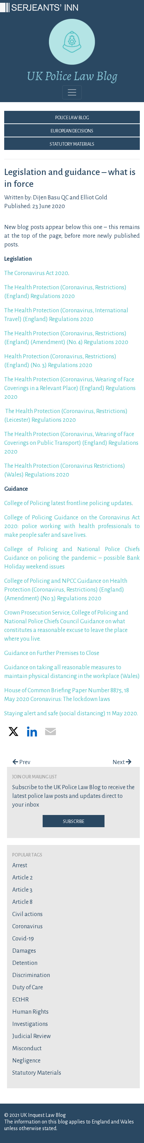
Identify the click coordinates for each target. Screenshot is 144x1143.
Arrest (19, 865)
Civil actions (27, 914)
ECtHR (20, 1000)
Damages (24, 951)
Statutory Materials (72, 143)
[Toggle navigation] (72, 92)
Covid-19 (23, 939)
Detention (24, 963)
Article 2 (22, 878)
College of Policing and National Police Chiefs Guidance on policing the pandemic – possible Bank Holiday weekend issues (72, 558)
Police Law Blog (72, 117)
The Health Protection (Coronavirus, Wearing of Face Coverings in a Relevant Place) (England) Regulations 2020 (70, 388)
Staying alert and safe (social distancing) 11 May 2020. (71, 713)
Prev (24, 762)
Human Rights (30, 1012)
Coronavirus (27, 926)
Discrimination (31, 975)
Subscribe (73, 820)
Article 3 (22, 890)
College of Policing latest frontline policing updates (68, 503)
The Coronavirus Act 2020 (36, 273)
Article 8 (22, 902)
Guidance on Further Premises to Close (51, 653)
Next (119, 762)
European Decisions (72, 130)
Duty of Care (27, 987)
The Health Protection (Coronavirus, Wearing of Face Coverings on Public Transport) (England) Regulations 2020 (71, 443)
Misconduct (27, 1048)
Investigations (30, 1024)
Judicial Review (31, 1036)
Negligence (26, 1061)
